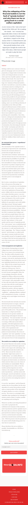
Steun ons (14, 494)
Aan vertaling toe (14, 7)
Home (14, 489)
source (4, 65)
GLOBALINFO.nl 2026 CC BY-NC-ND (14, 502)
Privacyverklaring (14, 492)
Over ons (14, 497)
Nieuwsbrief (14, 499)
